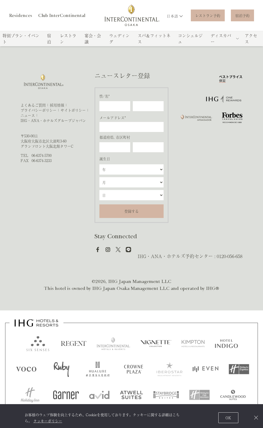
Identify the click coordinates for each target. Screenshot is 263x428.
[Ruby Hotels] (61, 369)
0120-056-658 (229, 256)
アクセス (251, 38)
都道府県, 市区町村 (114, 137)
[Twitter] (118, 249)
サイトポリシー (73, 110)
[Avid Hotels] (99, 395)
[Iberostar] (169, 369)
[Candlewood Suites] (233, 395)
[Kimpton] (193, 343)
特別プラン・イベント (21, 38)
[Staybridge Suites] (166, 395)
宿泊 (49, 38)
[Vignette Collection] (155, 343)
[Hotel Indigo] (226, 343)
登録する (131, 211)
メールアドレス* (112, 117)
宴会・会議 (92, 38)
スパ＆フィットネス (154, 38)
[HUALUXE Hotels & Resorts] (97, 369)
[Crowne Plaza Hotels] (133, 369)
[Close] (256, 417)
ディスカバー (221, 38)
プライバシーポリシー (39, 110)
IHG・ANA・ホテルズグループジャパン (53, 120)
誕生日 (104, 158)
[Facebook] (98, 249)
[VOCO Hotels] (26, 369)
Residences (20, 15)
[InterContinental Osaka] (131, 15)
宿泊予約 (242, 15)
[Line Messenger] (128, 249)
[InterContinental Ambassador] (196, 117)
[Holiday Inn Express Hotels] (239, 369)
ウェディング (119, 38)
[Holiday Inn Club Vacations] (199, 395)
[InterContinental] (113, 343)
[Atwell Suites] (131, 395)
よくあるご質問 (33, 105)
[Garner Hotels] (66, 395)
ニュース (28, 115)
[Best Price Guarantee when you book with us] (230, 80)
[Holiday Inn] (30, 395)
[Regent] (74, 343)
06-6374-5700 (42, 155)
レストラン (68, 38)
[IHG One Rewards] (223, 99)
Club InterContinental (61, 15)
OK (228, 417)
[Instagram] (108, 249)
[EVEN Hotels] (205, 369)
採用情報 (57, 105)
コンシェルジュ (190, 38)
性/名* (104, 96)
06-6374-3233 (42, 160)
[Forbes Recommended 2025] (232, 117)
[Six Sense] (38, 343)
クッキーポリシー (47, 420)
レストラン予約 (207, 15)
